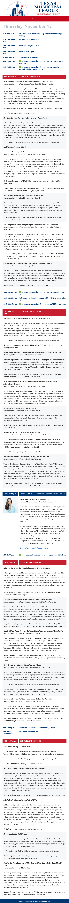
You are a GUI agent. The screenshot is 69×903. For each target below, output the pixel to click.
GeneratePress (45, 901)
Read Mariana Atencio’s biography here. (34, 548)
